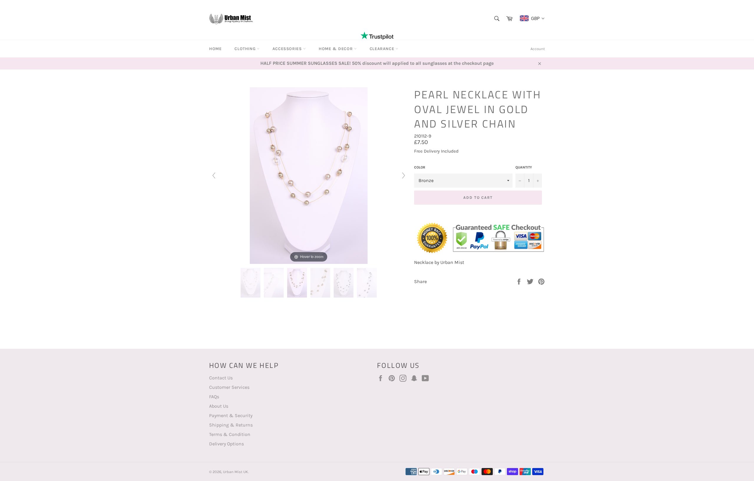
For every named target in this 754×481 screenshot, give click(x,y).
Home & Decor (336, 48)
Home (215, 48)
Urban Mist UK (235, 472)
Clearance (383, 48)
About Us (218, 406)
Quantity (523, 167)
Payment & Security (230, 415)
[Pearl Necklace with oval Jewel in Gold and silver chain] (250, 282)
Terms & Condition (229, 434)
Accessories (287, 48)
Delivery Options (226, 444)
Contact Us (221, 378)
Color (419, 167)
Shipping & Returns (231, 425)
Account (537, 49)
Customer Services (229, 387)
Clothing (245, 48)
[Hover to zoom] (309, 175)
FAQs (214, 396)
